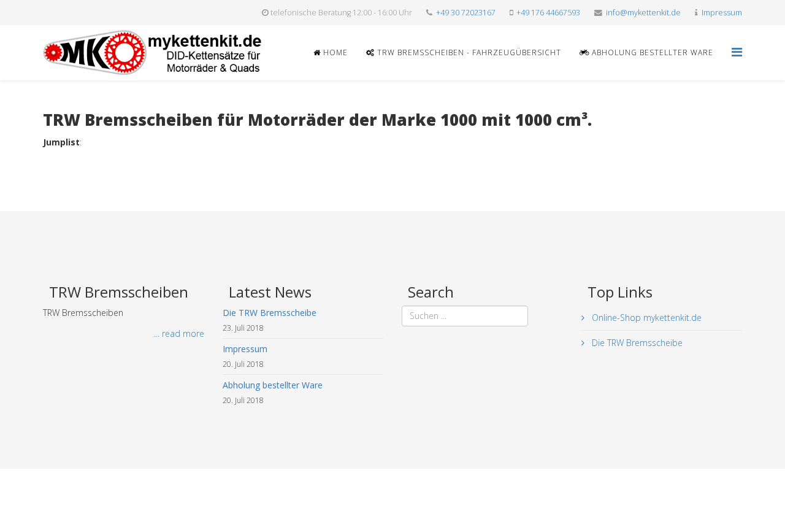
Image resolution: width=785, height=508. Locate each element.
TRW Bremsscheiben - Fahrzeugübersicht (468, 52)
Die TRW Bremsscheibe (636, 342)
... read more (179, 333)
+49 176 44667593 (548, 12)
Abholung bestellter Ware (651, 52)
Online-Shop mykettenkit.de (645, 317)
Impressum (722, 12)
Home (334, 52)
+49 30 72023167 (466, 12)
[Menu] (737, 52)
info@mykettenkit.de (643, 12)
